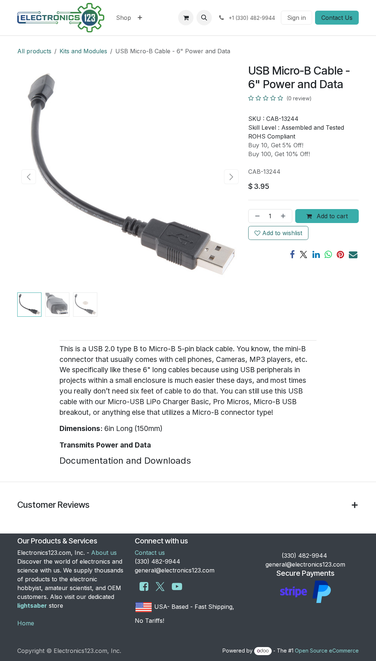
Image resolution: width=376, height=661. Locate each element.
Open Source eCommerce (327, 650)
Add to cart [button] (331, 216)
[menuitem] (123, 17)
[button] (204, 17)
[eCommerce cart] (186, 17)
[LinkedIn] (316, 254)
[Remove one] (256, 216)
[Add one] (284, 216)
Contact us (150, 552)
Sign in (296, 17)
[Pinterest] (340, 254)
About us (104, 552)
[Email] (353, 254)
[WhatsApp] (328, 254)
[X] (303, 254)
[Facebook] (292, 254)
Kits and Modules (83, 51)
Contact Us (336, 17)
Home (25, 623)
